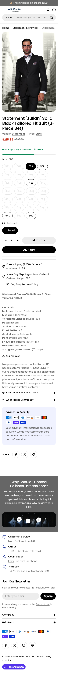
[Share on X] (24, 454)
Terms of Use (43, 604)
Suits (39, 134)
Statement (18, 134)
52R (20, 208)
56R (21, 216)
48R (21, 200)
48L (32, 200)
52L (32, 208)
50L (8, 208)
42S (9, 183)
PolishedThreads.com (23, 656)
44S (44, 183)
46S (33, 192)
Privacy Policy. (9, 607)
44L (21, 192)
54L (7, 215)
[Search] (51, 17)
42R (21, 183)
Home (5, 28)
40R (32, 175)
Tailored (10, 230)
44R (9, 192)
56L (31, 215)
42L (31, 182)
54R (44, 208)
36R (20, 167)
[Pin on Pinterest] (33, 454)
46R (45, 192)
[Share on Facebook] (15, 454)
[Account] (48, 10)
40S (20, 175)
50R (44, 200)
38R (42, 166)
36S (9, 167)
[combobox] (29, 17)
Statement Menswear (25, 28)
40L (44, 175)
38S (31, 166)
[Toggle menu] (4, 10)
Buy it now (29, 249)
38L (8, 175)
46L (9, 200)
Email (11, 561)
